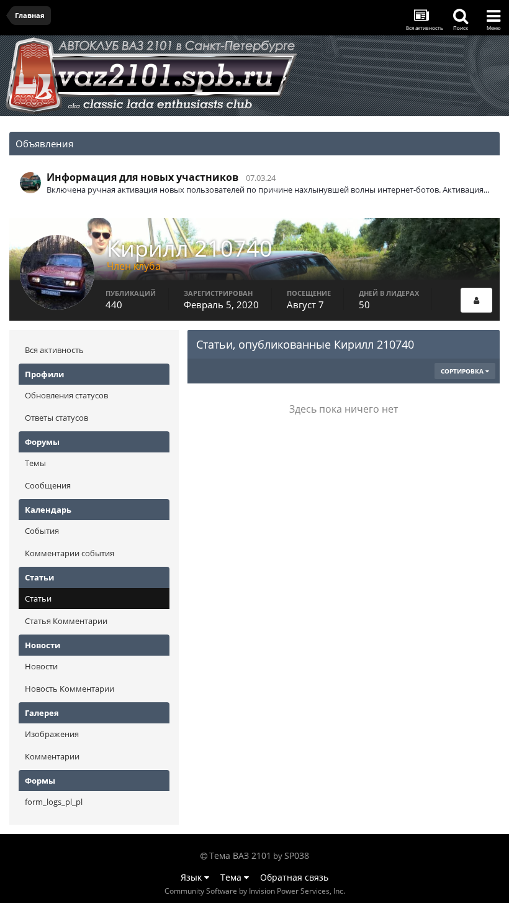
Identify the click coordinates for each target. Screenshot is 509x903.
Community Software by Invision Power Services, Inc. (254, 891)
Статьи (38, 598)
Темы (35, 463)
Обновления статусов (66, 395)
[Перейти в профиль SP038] (30, 182)
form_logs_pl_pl (54, 801)
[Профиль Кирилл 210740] (476, 300)
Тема (232, 877)
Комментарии (52, 756)
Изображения (52, 734)
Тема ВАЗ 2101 (240, 855)
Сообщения (48, 485)
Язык (192, 877)
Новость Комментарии (69, 688)
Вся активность (54, 349)
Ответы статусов (56, 417)
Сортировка (463, 371)
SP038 (296, 855)
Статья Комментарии (66, 620)
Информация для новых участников (142, 177)
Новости (41, 666)
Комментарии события (69, 553)
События (42, 530)
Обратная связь (294, 877)
